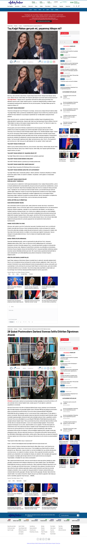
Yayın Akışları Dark (23, 528)
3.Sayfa (30, 9)
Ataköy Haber (10, 25)
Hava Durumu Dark (11, 526)
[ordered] (24, 322)
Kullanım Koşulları (52, 543)
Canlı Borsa (32, 526)
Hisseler (51, 520)
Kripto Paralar (76, 520)
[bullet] (26, 322)
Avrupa (35, 9)
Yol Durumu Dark (11, 528)
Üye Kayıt (61, 528)
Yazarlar (61, 6)
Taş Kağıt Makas (24, 274)
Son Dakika (10, 6)
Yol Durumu (66, 520)
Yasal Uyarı (58, 543)
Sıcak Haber (53, 533)
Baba (9, 274)
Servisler (17, 6)
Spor (36, 6)
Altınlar (42, 526)
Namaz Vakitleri (17, 520)
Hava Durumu (34, 520)
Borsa (8, 520)
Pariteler (58, 520)
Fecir (13, 274)
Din (43, 9)
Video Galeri (53, 528)
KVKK (47, 543)
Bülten (40, 9)
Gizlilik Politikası (38, 543)
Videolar (55, 6)
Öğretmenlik (19, 480)
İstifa (14, 480)
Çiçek (9, 480)
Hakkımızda (29, 543)
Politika (56, 9)
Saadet (25, 480)
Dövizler (43, 528)
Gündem (24, 6)
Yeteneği (31, 274)
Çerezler (43, 543)
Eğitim (47, 9)
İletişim (33, 543)
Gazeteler (68, 6)
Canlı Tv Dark (21, 526)
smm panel (21, 533)
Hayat (52, 9)
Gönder (11, 322)
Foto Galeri (47, 6)
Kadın (41, 6)
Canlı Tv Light (10, 530)
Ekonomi (30, 6)
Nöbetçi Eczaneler (23, 530)
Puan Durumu (43, 520)
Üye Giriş (60, 526)
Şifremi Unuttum (62, 530)
